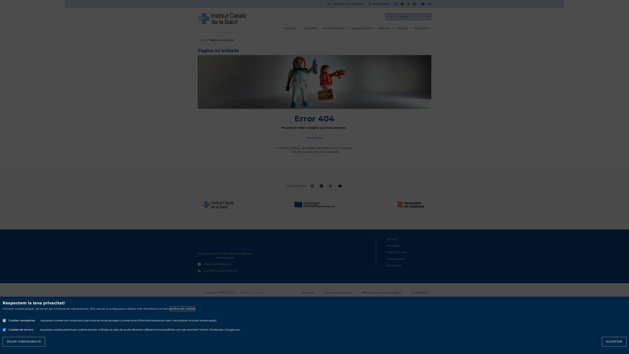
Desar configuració (24, 341)
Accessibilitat (420, 292)
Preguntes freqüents (217, 264)
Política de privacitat (337, 292)
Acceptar (614, 341)
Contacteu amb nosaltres (220, 270)
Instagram (396, 4)
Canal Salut (394, 265)
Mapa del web (396, 258)
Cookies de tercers (21, 329)
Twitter (408, 4)
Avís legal (308, 292)
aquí (306, 151)
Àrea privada (381, 3)
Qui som (392, 239)
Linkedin (402, 4)
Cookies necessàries (22, 320)
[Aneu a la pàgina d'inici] (222, 18)
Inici (202, 40)
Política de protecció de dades (381, 292)
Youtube (414, 4)
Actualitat (310, 28)
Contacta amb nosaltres (347, 3)
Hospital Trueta (397, 252)
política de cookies (182, 308)
